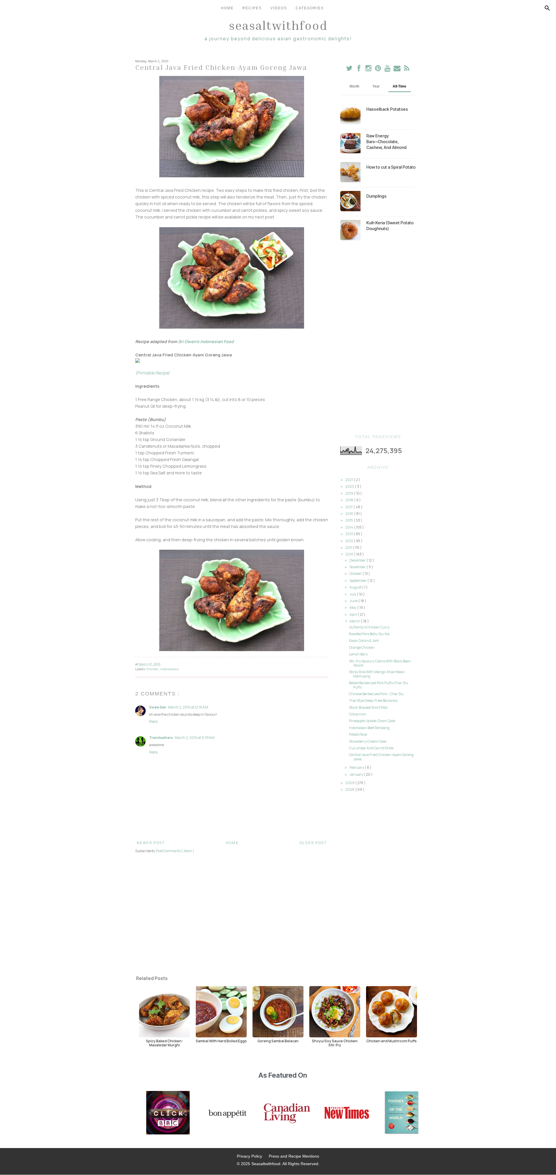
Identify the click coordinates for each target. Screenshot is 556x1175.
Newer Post (151, 842)
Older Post (313, 842)
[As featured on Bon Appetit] (227, 1113)
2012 (349, 540)
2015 (349, 520)
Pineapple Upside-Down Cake (372, 720)
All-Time (399, 86)
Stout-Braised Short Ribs (368, 707)
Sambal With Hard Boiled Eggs (221, 1041)
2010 (349, 554)
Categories (310, 8)
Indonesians (169, 669)
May (353, 607)
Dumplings (376, 196)
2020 (350, 486)
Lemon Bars (358, 654)
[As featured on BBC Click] (168, 1113)
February (357, 767)
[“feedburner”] (406, 69)
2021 (349, 479)
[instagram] (369, 69)
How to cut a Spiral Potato (391, 167)
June (354, 600)
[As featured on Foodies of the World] (401, 1113)
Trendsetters (161, 737)
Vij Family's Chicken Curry (369, 627)
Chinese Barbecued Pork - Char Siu (376, 693)
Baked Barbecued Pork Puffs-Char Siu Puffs (378, 684)
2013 (349, 533)
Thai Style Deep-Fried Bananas (373, 700)
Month (354, 86)
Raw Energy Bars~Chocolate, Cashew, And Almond (386, 141)
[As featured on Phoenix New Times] (347, 1113)
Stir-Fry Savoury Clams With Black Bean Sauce (380, 663)
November (358, 566)
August (356, 587)
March (355, 621)
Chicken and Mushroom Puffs (391, 1041)
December (358, 560)
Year (376, 86)
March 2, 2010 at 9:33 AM (195, 737)
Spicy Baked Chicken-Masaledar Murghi (164, 1043)
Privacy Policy (249, 1156)
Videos (278, 8)
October (356, 573)
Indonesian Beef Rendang (369, 727)
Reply (153, 721)
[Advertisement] (378, 337)
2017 (349, 506)
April (354, 614)
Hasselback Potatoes (387, 109)
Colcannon (357, 714)
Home (227, 8)
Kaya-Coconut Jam (364, 640)
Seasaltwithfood (278, 25)
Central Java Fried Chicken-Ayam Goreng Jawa (381, 756)
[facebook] (358, 69)
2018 (349, 500)
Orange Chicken (361, 647)
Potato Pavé (358, 734)
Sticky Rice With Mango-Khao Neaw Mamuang (377, 673)
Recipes (252, 8)
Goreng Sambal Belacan (278, 1041)
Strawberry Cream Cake (367, 741)
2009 (350, 782)
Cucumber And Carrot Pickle (371, 748)
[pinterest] (378, 69)
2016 (349, 513)
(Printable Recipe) (152, 373)
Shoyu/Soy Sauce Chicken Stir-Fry (335, 1043)
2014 (349, 527)
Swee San (157, 707)
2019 (349, 493)
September (358, 580)
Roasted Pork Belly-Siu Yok (369, 633)
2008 (350, 789)
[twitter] (349, 69)
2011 (349, 547)
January (357, 774)
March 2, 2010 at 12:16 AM (188, 707)
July (353, 594)
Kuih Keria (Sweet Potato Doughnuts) (390, 225)
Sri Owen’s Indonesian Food (205, 341)
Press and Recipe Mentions (294, 1156)
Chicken (152, 669)
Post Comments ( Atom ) (175, 850)
